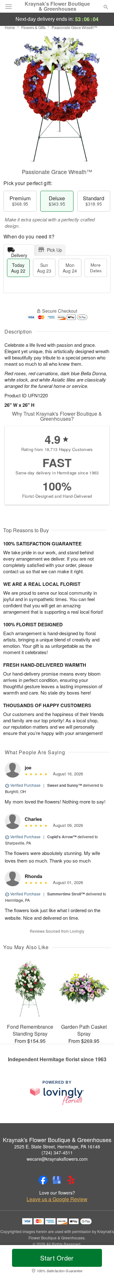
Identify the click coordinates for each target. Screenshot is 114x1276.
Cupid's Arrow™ (62, 837)
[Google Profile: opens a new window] (57, 1180)
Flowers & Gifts (33, 27)
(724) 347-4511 (57, 1152)
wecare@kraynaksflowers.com (57, 1159)
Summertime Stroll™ (66, 894)
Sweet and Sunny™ (64, 785)
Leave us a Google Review (57, 1199)
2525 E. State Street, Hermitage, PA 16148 (57, 1146)
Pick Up (54, 250)
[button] (100, 1262)
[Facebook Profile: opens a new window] (43, 1180)
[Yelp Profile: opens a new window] (70, 1180)
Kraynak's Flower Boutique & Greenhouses (57, 6)
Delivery (19, 254)
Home (10, 27)
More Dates (96, 268)
